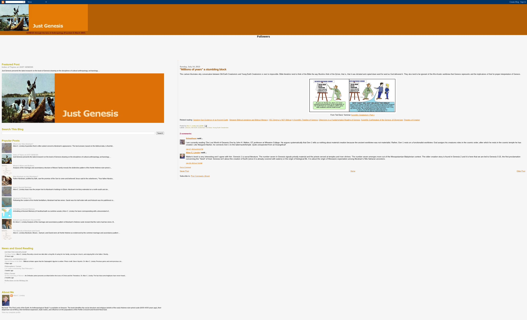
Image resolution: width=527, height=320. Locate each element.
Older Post (521, 171)
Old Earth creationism (198, 127)
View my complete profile (11, 312)
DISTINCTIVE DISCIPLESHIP (16, 252)
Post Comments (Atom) (200, 176)
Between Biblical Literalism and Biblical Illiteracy (248, 120)
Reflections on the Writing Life (16, 281)
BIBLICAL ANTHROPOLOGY (16, 259)
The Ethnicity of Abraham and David (26, 231)
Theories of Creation (412, 120)
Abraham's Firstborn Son (22, 198)
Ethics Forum (10, 273)
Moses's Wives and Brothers (23, 166)
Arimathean (191, 138)
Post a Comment (185, 167)
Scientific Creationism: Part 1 (362, 115)
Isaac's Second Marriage (22, 187)
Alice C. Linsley (193, 152)
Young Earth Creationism (220, 127)
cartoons (187, 127)
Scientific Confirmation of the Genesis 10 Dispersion (382, 120)
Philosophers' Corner (13, 266)
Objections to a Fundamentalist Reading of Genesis (339, 120)
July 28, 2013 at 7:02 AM (194, 163)
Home (353, 171)
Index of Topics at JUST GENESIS (17, 67)
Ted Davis (209, 127)
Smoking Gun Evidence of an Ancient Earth (210, 120)
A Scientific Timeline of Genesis (305, 120)
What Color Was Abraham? (23, 144)
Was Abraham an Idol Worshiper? (25, 176)
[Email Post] (205, 126)
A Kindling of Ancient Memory (24, 209)
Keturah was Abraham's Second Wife (26, 220)
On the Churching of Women (14, 275)
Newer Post (184, 171)
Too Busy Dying (10, 254)
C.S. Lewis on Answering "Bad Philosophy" (19, 268)
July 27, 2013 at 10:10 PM (194, 149)
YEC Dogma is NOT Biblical (280, 120)
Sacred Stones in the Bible (14, 261)
